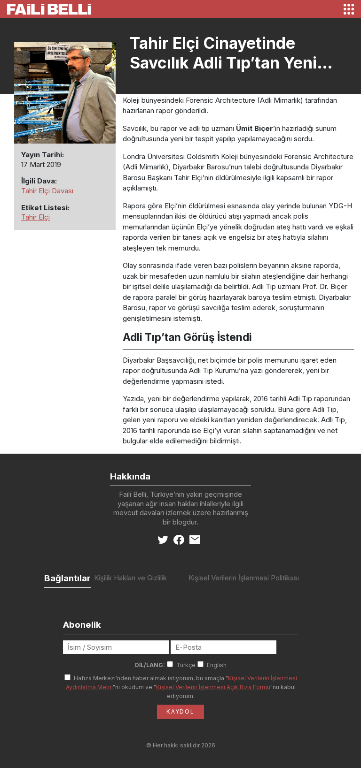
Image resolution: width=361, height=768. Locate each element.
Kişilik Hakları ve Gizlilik (130, 577)
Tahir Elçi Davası (47, 190)
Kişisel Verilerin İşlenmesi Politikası (243, 577)
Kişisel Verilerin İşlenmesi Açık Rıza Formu (213, 687)
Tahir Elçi (35, 217)
